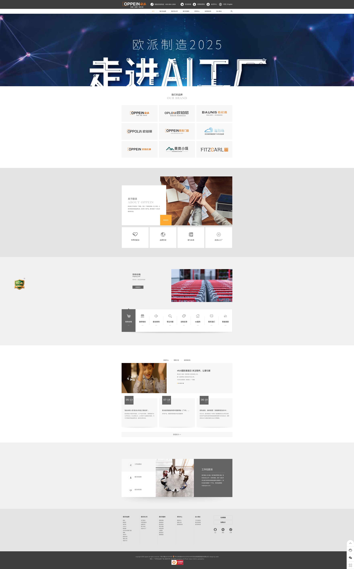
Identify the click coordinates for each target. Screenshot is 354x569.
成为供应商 (198, 524)
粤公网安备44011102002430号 (184, 556)
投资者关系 (208, 11)
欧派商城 (188, 4)
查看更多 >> (177, 434)
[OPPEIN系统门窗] (177, 131)
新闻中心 (166, 360)
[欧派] (140, 113)
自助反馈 (161, 528)
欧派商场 (161, 524)
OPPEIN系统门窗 (127, 530)
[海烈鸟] (214, 131)
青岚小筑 (125, 538)
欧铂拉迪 (125, 536)
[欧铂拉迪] (140, 149)
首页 (153, 11)
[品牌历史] (163, 235)
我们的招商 (198, 522)
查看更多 (165, 220)
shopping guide (136, 276)
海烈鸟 (124, 534)
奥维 (124, 532)
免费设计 (223, 522)
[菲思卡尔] (214, 149)
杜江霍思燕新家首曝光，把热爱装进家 (194, 371)
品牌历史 (143, 524)
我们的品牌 (163, 11)
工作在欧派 (207, 469)
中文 (224, 4)
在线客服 (223, 517)
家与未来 (143, 526)
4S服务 (161, 530)
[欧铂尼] (177, 113)
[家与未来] (190, 235)
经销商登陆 (201, 4)
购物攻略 (161, 520)
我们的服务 (186, 11)
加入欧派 (219, 11)
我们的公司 (174, 11)
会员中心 (214, 4)
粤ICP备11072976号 (166, 556)
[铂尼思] (214, 113)
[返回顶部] (350, 543)
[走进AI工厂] (218, 235)
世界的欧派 (143, 522)
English (229, 4)
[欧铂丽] (140, 131)
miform (124, 526)
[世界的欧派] (135, 235)
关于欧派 (143, 520)
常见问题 (161, 526)
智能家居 (161, 534)
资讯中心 (197, 11)
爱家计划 (176, 360)
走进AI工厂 (143, 528)
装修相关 (161, 522)
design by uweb (214, 556)
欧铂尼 (124, 522)
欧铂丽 (124, 528)
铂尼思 (124, 524)
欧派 (124, 520)
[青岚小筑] (177, 149)
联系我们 (161, 532)
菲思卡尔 (125, 540)
